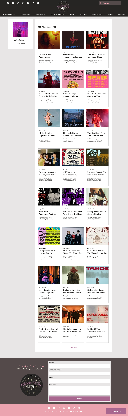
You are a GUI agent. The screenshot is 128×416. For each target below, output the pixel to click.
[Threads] (38, 3)
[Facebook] (28, 3)
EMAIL (51, 377)
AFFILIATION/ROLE (55, 370)
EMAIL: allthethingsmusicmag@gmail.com (31, 369)
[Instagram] (18, 3)
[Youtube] (13, 3)
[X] (23, 3)
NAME (51, 362)
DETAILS (52, 384)
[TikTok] (33, 3)
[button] (72, 14)
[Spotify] (8, 3)
